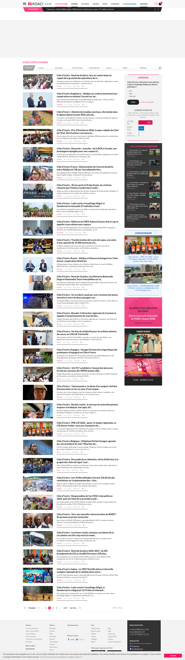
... (42, 608)
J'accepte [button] (173, 655)
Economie (59, 68)
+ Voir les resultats (147, 102)
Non (130, 94)
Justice (108, 68)
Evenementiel (94, 68)
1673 (65, 608)
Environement (77, 68)
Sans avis (132, 96)
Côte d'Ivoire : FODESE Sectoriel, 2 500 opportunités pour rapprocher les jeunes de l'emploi (83, 9)
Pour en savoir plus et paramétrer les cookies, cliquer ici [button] (61, 657)
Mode (125, 68)
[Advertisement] (92, 41)
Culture (41, 68)
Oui (130, 91)
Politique (143, 68)
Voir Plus (74, 608)
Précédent (31, 608)
